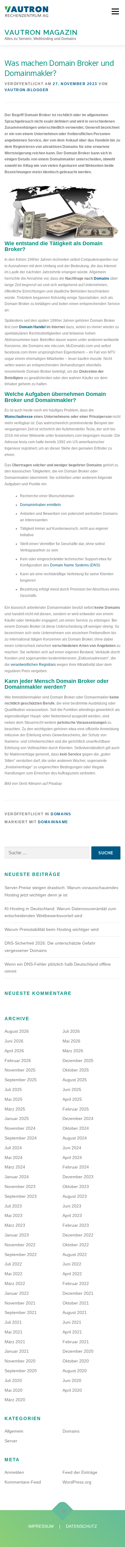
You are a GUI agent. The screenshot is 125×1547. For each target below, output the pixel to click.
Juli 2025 (13, 1089)
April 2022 (72, 1273)
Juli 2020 (13, 1380)
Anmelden (14, 1472)
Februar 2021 (75, 1341)
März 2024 (15, 1167)
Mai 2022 (13, 1273)
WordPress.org (76, 1482)
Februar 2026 (18, 1060)
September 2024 (21, 1138)
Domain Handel (32, 327)
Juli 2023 (13, 1206)
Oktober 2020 (75, 1361)
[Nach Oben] (62, 1510)
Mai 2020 (13, 1390)
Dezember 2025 (77, 1060)
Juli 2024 (13, 1147)
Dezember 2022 (77, 1235)
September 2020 (21, 1370)
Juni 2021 (71, 1322)
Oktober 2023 (75, 1186)
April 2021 (72, 1332)
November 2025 (20, 1070)
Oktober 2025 (75, 1070)
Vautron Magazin (41, 32)
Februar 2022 (75, 1283)
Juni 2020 (71, 1380)
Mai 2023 (13, 1215)
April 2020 (72, 1390)
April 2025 (72, 1099)
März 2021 (15, 1341)
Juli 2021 (13, 1322)
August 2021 (74, 1312)
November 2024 (20, 1128)
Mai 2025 (13, 1099)
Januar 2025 (17, 1118)
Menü (114, 11)
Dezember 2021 (77, 1293)
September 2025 (21, 1079)
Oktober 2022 (75, 1244)
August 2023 (74, 1196)
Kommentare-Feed (23, 1482)
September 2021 (21, 1312)
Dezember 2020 (77, 1351)
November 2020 (20, 1361)
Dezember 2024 (77, 1118)
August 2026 (17, 1031)
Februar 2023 (75, 1225)
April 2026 (14, 1050)
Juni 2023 (71, 1206)
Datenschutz (81, 1526)
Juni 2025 (71, 1089)
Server (11, 1440)
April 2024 (72, 1157)
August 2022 (74, 1254)
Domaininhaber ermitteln (40, 505)
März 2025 (15, 1109)
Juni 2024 (71, 1147)
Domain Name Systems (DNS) (75, 565)
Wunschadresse (19, 417)
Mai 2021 (13, 1332)
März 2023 (15, 1225)
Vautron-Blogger (27, 90)
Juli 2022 (13, 1264)
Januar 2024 (17, 1176)
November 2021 (20, 1303)
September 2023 (21, 1196)
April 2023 (72, 1215)
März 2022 (15, 1283)
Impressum (41, 1526)
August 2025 (74, 1079)
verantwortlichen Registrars (33, 664)
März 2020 (15, 1399)
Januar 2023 (17, 1235)
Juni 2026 (14, 1041)
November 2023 (20, 1186)
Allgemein (14, 1431)
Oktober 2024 (75, 1128)
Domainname (53, 822)
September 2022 (21, 1254)
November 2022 (20, 1244)
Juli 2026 (71, 1031)
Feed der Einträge (79, 1472)
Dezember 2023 (77, 1176)
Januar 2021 (17, 1351)
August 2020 (74, 1370)
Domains (101, 278)
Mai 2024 (13, 1157)
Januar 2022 (17, 1293)
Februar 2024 (75, 1167)
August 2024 (74, 1138)
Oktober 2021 (75, 1303)
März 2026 (72, 1050)
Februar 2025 (75, 1109)
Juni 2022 (71, 1264)
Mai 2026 (71, 1041)
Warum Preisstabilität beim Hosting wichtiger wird (52, 929)
